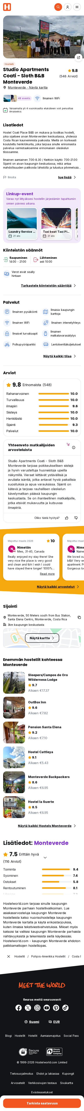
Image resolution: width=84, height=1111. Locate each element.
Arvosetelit (18, 1083)
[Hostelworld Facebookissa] (18, 1008)
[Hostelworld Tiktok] (65, 1008)
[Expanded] (8, 956)
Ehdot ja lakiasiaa (48, 1073)
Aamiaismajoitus (50, 1035)
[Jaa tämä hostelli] (78, 57)
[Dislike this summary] (76, 518)
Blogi (8, 1035)
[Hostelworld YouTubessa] (47, 1008)
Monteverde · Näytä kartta (27, 87)
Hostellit (20, 1035)
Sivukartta (66, 1083)
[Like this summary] (67, 518)
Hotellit (32, 1035)
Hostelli (9, 64)
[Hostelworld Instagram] (37, 1008)
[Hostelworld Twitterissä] (28, 1008)
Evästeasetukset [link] (42, 1092)
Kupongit (68, 1073)
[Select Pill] (58, 7)
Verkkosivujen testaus (42, 1083)
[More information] (73, 447)
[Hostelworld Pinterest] (56, 1008)
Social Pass (71, 1035)
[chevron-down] (45, 857)
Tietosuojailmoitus (21, 1073)
